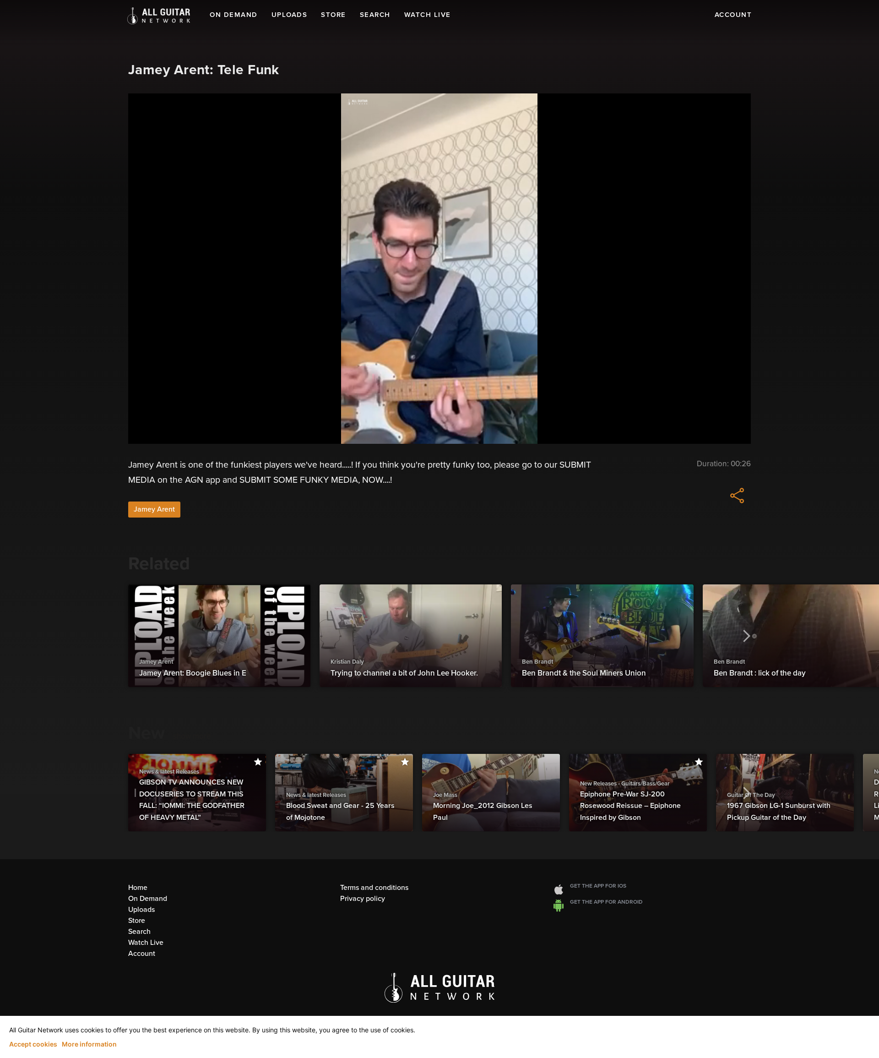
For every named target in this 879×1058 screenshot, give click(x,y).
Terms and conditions (374, 887)
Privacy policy (362, 898)
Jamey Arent (154, 509)
